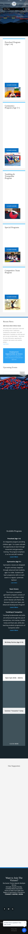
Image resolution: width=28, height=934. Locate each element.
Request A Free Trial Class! (13, 756)
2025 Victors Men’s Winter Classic (12, 326)
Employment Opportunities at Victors (14, 353)
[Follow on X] (12, 909)
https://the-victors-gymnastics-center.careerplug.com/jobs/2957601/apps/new (14, 357)
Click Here (14, 673)
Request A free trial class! (14, 29)
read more (6, 344)
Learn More (12, 85)
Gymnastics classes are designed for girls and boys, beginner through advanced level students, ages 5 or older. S (14, 572)
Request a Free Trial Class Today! (13, 901)
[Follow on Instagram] (4, 909)
